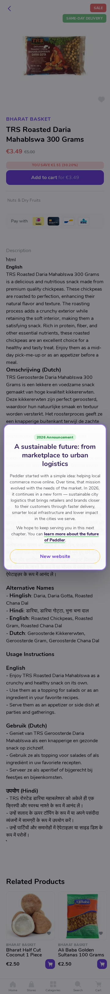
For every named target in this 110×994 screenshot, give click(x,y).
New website (55, 556)
